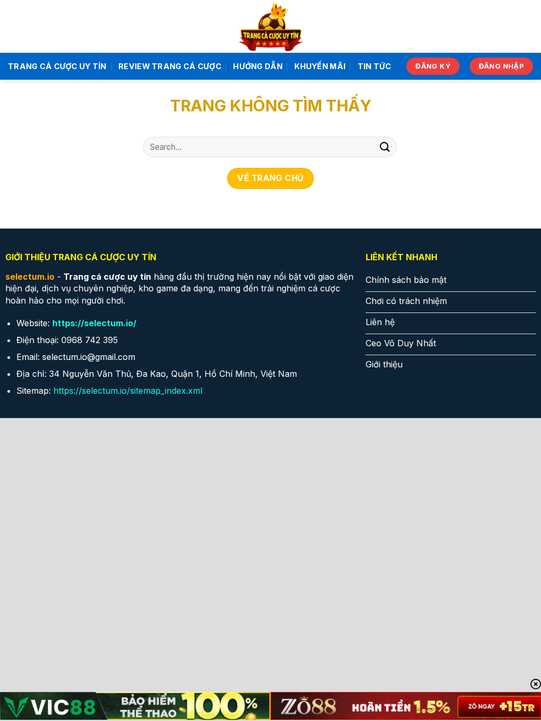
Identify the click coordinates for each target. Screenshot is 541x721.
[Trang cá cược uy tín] (270, 26)
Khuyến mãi (320, 66)
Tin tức (374, 66)
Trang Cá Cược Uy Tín (57, 66)
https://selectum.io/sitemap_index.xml (127, 390)
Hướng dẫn (258, 66)
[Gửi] (385, 147)
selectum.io (29, 276)
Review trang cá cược (169, 66)
